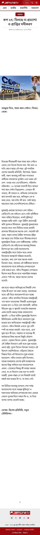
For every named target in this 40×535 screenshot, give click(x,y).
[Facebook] (12, 518)
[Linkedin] (20, 518)
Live (27, 2)
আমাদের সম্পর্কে (10, 530)
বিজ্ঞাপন (25, 533)
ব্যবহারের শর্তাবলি (29, 530)
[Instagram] (24, 518)
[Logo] (10, 3)
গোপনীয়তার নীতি (16, 533)
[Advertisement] (20, 53)
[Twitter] (16, 518)
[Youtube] (28, 518)
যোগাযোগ (19, 530)
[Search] (32, 2)
